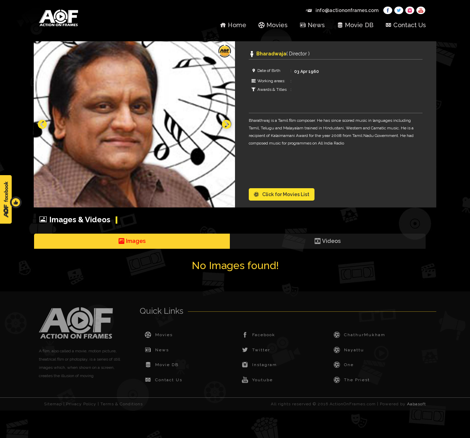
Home (237, 25)
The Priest (357, 379)
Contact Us (409, 25)
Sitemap (53, 404)
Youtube (262, 379)
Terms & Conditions (121, 404)
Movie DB (359, 25)
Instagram (264, 364)
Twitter (261, 350)
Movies (277, 25)
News (316, 25)
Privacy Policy (81, 404)
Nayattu (354, 350)
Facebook (263, 334)
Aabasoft (416, 404)
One (349, 364)
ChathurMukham (364, 334)
